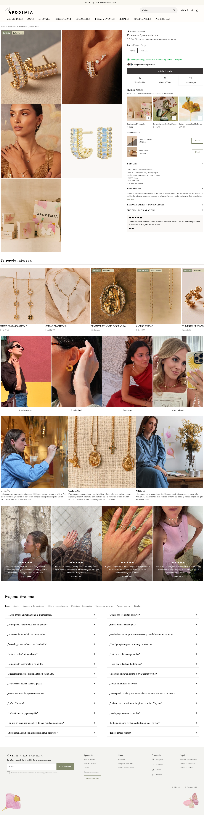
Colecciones (83, 18)
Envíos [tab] (16, 605)
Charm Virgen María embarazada (108, 326)
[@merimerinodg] (76, 371)
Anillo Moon (143, 150)
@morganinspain (178, 410)
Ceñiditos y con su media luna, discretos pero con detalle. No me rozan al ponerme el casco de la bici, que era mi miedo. (164, 223)
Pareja (132, 50)
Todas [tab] (7, 605)
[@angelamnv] (127, 371)
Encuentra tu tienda (92, 778)
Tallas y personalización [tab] (57, 605)
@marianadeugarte (25, 410)
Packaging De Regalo (136, 123)
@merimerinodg (76, 410)
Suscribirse (65, 766)
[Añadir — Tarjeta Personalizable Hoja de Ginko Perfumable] (200, 118)
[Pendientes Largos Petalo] (22, 296)
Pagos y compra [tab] (123, 605)
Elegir (197, 152)
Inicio (3, 27)
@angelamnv (127, 410)
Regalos (124, 18)
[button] (31, 67)
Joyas (30, 18)
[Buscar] (174, 10)
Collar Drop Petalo (55, 326)
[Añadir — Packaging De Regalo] (148, 118)
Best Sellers (12, 27)
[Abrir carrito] (197, 10)
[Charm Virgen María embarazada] (113, 296)
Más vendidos (15, 18)
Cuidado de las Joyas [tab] (104, 605)
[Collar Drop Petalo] (67, 296)
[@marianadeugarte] (26, 371)
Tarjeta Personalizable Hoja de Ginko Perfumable (191, 123)
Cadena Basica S (144, 326)
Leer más (130, 199)
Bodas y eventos (105, 18)
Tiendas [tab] (137, 605)
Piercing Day (163, 18)
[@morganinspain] (178, 371)
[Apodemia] (19, 10)
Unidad (144, 50)
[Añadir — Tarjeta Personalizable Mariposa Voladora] (174, 118)
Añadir (197, 140)
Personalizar (63, 18)
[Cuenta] (192, 10)
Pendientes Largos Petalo (13, 326)
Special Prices (142, 18)
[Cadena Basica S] (158, 296)
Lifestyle (44, 18)
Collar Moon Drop (145, 139)
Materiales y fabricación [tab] (81, 605)
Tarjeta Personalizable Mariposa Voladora (165, 123)
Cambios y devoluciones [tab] (33, 605)
